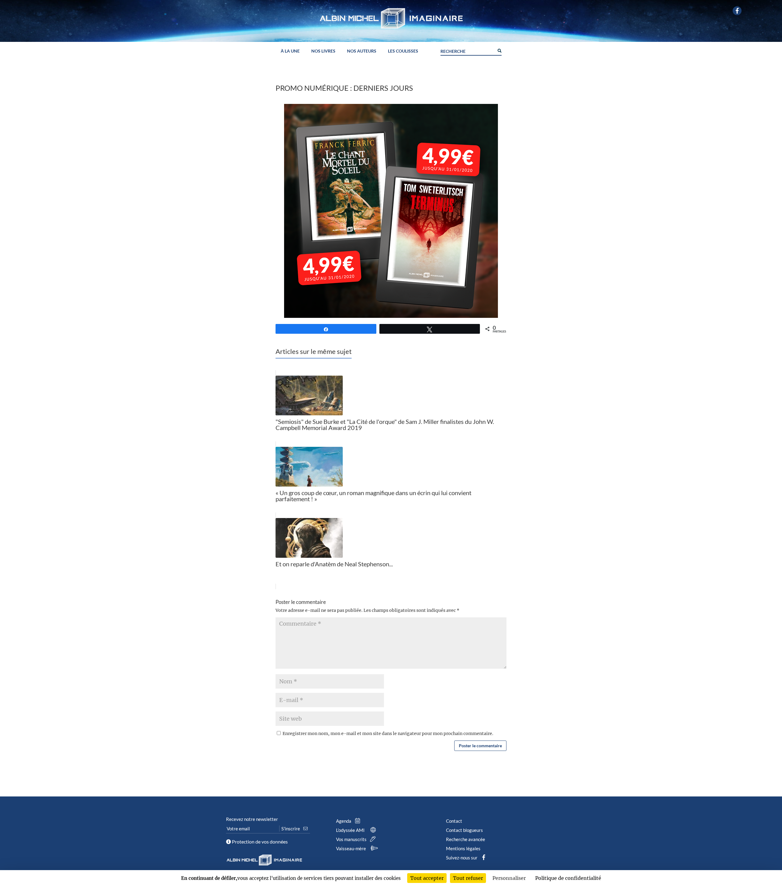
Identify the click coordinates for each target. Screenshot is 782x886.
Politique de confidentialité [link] (568, 878)
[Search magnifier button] (499, 50)
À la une (290, 51)
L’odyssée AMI (351, 830)
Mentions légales (463, 848)
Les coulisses (403, 51)
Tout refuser (468, 878)
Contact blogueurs (464, 830)
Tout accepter (427, 878)
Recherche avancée (465, 839)
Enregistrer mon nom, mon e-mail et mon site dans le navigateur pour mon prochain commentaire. (388, 733)
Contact (454, 821)
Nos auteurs (361, 51)
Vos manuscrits (351, 839)
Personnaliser (509, 878)
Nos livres (323, 51)
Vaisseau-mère (351, 848)
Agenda (344, 821)
